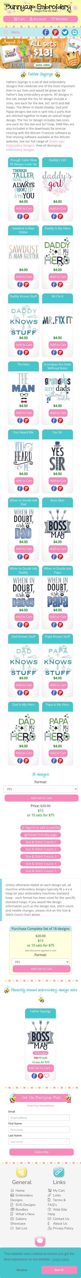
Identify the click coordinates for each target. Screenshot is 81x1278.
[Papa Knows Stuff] (57, 660)
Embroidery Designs (21, 1197)
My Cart (59, 1190)
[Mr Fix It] (57, 320)
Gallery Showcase (18, 1221)
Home (20, 1190)
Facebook (20, 217)
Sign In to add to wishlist (43, 827)
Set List (21, 1228)
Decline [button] (22, 1270)
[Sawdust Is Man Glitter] (23, 252)
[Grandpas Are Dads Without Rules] (57, 388)
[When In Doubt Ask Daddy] (23, 592)
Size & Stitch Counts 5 (40, 871)
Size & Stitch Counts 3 (40, 856)
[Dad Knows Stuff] (23, 660)
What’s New (25, 1214)
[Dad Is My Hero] (23, 728)
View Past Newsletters (40, 1105)
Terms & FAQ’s (57, 1202)
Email (11, 1111)
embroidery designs (20, 150)
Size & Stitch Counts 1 (40, 842)
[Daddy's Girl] (57, 184)
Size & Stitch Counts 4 (40, 863)
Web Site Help (57, 1212)
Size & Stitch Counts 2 (40, 849)
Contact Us (61, 1219)
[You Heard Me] (23, 456)
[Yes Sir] (57, 456)
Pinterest (26, 217)
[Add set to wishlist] (46, 1076)
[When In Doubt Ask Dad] (23, 524)
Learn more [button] (60, 1259)
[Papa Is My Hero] (57, 728)
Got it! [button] (59, 1270)
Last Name (15, 1135)
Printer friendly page (42, 835)
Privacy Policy (63, 1228)
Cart (21, 19)
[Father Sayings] (40, 1035)
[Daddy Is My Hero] (57, 252)
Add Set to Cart (40, 1068)
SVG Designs (26, 1205)
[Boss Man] (57, 524)
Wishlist (61, 19)
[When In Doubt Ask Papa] (57, 592)
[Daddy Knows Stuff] (23, 320)
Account (39, 19)
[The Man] (23, 388)
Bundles (22, 1209)
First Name (15, 1123)
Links (57, 1195)
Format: (40, 782)
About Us (60, 1223)
